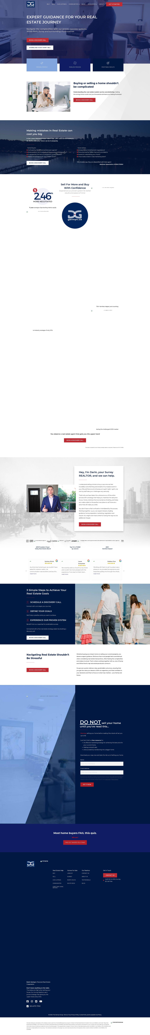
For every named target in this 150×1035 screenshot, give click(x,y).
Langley (70, 873)
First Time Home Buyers (58, 887)
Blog (83, 4)
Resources (92, 4)
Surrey (41, 31)
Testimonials (86, 880)
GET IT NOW (87, 784)
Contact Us (85, 873)
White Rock (32, 31)
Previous (26, 571)
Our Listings (61, 4)
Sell (53, 4)
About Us (85, 876)
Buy (48, 4)
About (101, 4)
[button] (78, 4)
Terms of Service (115, 779)
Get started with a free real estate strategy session (42, 629)
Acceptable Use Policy (95, 1014)
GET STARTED (114, 4)
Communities (73, 4)
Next (124, 571)
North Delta (71, 880)
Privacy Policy (108, 779)
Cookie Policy (83, 1014)
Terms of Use (67, 1014)
